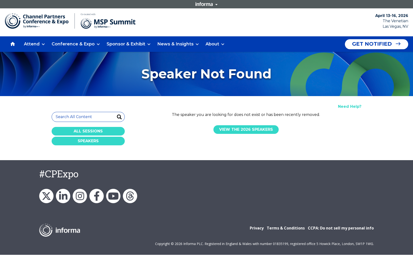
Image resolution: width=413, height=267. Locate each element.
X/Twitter (46, 196)
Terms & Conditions (286, 228)
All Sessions (88, 131)
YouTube (113, 196)
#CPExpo (58, 174)
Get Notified (372, 44)
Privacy (257, 228)
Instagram (80, 196)
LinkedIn (63, 196)
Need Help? (349, 106)
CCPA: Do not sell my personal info (341, 228)
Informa (206, 4)
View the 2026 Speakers (246, 129)
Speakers (88, 141)
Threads (130, 196)
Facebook (96, 196)
